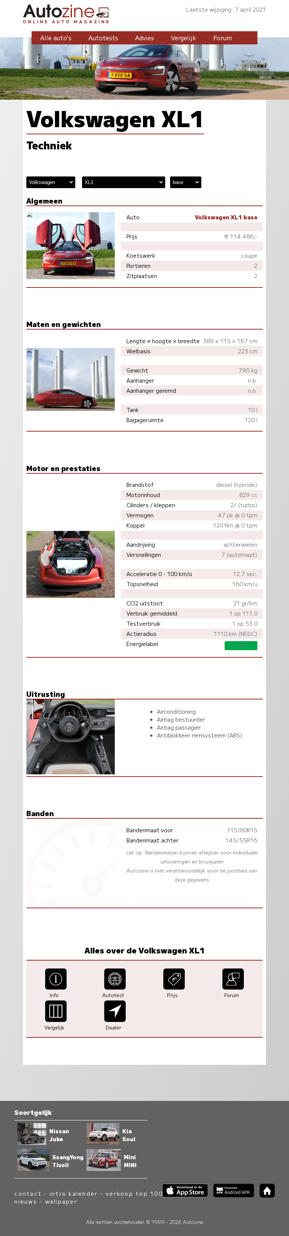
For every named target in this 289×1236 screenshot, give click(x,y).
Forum (222, 37)
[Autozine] (144, 12)
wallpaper (61, 1201)
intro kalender (74, 1193)
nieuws (25, 1201)
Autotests (103, 37)
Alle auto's (55, 37)
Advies (144, 37)
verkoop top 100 (134, 1193)
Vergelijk (183, 37)
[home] (264, 1195)
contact (28, 1193)
